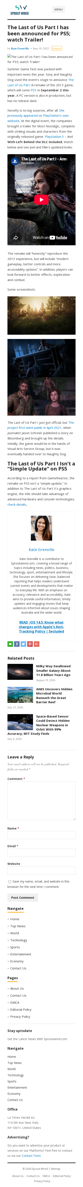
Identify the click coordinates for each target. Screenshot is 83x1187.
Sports (15, 947)
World (14, 933)
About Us (17, 988)
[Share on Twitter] (23, 644)
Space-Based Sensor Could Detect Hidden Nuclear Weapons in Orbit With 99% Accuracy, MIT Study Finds (38, 725)
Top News (18, 926)
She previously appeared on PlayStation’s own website (38, 115)
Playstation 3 (54, 136)
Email (12, 846)
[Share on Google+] (36, 644)
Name (13, 828)
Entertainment (20, 954)
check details (16, 504)
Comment (16, 779)
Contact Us (18, 968)
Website (13, 864)
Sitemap (55, 1169)
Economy (17, 961)
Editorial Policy (20, 1009)
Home (14, 919)
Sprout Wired (40, 1169)
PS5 (33, 90)
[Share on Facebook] (17, 644)
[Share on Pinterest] (30, 644)
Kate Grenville (20, 48)
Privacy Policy (20, 1016)
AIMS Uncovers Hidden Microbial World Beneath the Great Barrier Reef (54, 695)
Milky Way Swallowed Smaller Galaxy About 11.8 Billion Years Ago (53, 670)
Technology (18, 940)
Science (56, 48)
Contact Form (31, 1156)
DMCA (14, 1002)
